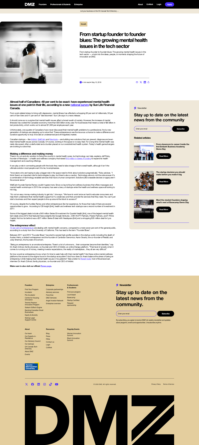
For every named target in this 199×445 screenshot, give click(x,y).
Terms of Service (168, 384)
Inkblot (34, 139)
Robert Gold (86, 259)
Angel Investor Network (54, 301)
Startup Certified (73, 300)
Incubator (28, 292)
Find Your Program (31, 289)
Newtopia (54, 139)
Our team (28, 333)
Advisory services (52, 292)
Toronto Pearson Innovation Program (32, 304)
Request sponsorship (71, 304)
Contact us (50, 342)
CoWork (149, 4)
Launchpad (71, 295)
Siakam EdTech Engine (33, 307)
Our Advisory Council (33, 341)
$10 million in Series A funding (78, 158)
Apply (169, 4)
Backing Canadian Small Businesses (34, 311)
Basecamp (71, 297)
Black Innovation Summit (73, 339)
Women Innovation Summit (74, 334)
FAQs (48, 339)
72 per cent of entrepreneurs (22, 228)
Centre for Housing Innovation (32, 299)
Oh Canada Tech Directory (31, 348)
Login (159, 4)
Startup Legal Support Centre (30, 319)
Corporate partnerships (54, 289)
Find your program (74, 292)
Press (48, 336)
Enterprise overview (53, 303)
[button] (43, 4)
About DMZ (29, 351)
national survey (79, 105)
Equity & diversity (31, 315)
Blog (47, 333)
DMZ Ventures (51, 298)
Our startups (29, 344)
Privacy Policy (156, 384)
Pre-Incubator (30, 295)
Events (27, 354)
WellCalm (42, 139)
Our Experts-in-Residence (30, 337)
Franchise (49, 295)
